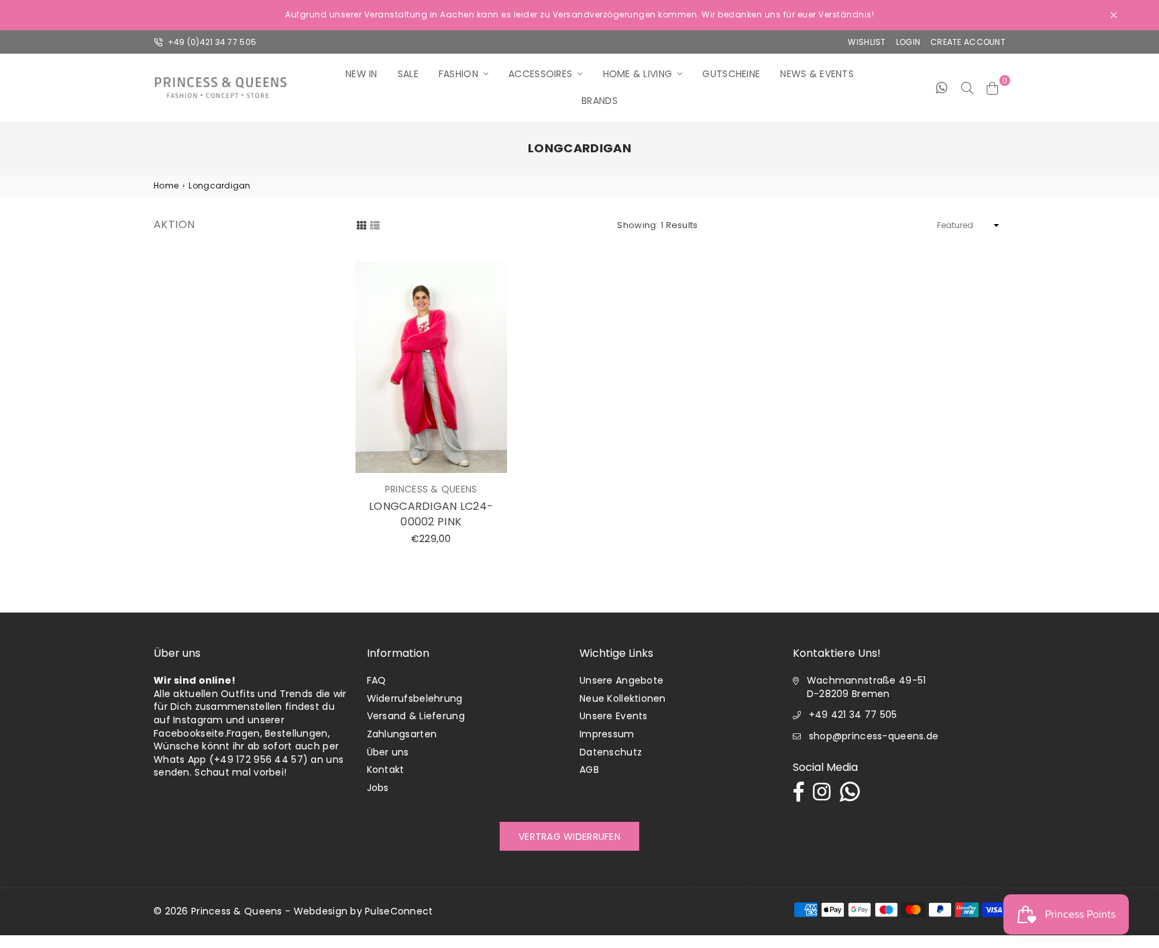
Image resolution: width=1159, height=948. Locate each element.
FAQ (376, 680)
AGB (589, 769)
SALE (408, 74)
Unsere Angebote (621, 680)
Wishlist (866, 42)
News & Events (817, 74)
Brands (600, 100)
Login (908, 42)
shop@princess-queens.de (873, 736)
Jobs (378, 787)
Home (166, 185)
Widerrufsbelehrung (415, 698)
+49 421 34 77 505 (853, 714)
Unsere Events (614, 716)
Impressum (607, 734)
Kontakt (385, 769)
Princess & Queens (236, 911)
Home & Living (638, 74)
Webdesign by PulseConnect (363, 911)
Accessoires (540, 74)
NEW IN (361, 74)
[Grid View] (361, 225)
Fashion (458, 74)
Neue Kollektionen (623, 698)
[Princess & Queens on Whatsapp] (941, 87)
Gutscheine (731, 74)
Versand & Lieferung (416, 716)
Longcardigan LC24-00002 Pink (431, 513)
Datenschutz (611, 752)
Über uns (388, 752)
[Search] (967, 87)
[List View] (375, 225)
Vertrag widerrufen (569, 836)
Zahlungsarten (402, 734)
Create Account (967, 42)
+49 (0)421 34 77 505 (210, 42)
